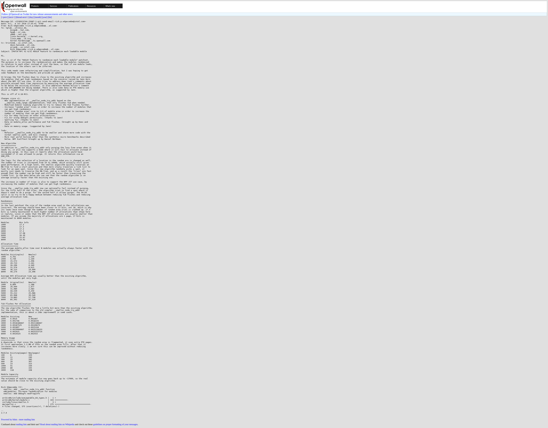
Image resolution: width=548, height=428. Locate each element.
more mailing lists (27, 419)
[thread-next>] (22, 17)
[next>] (11, 17)
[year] (44, 17)
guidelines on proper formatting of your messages (115, 424)
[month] (37, 17)
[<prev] (4, 17)
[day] (31, 17)
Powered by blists (9, 419)
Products (35, 6)
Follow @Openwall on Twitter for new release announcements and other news (37, 14)
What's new (110, 6)
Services (53, 6)
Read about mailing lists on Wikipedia (57, 424)
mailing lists (21, 424)
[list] (50, 17)
